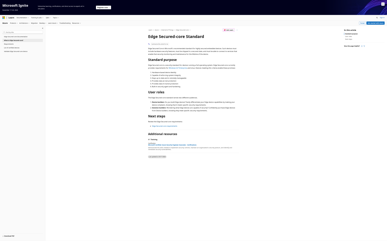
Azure (157, 30)
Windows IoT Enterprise (178, 68)
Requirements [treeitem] (9, 44)
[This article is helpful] (362, 46)
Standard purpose (351, 34)
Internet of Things (167, 30)
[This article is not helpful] (364, 46)
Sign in (382, 17)
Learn (150, 30)
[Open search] (377, 17)
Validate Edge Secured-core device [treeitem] (15, 51)
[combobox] (22, 32)
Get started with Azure (375, 23)
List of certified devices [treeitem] (11, 48)
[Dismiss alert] (383, 4)
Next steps (348, 39)
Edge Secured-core (182, 30)
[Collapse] (42, 28)
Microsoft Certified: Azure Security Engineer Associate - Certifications (172, 145)
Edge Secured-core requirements (164, 126)
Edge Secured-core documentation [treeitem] (16, 37)
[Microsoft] (3, 17)
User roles (348, 36)
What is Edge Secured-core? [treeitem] (13, 40)
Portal (362, 23)
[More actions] (237, 30)
